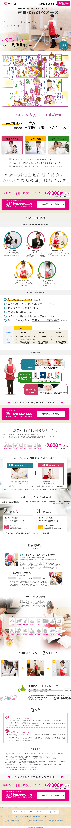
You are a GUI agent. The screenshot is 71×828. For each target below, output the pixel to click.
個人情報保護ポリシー (43, 812)
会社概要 (23, 812)
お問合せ (54, 812)
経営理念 (31, 812)
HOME (15, 812)
